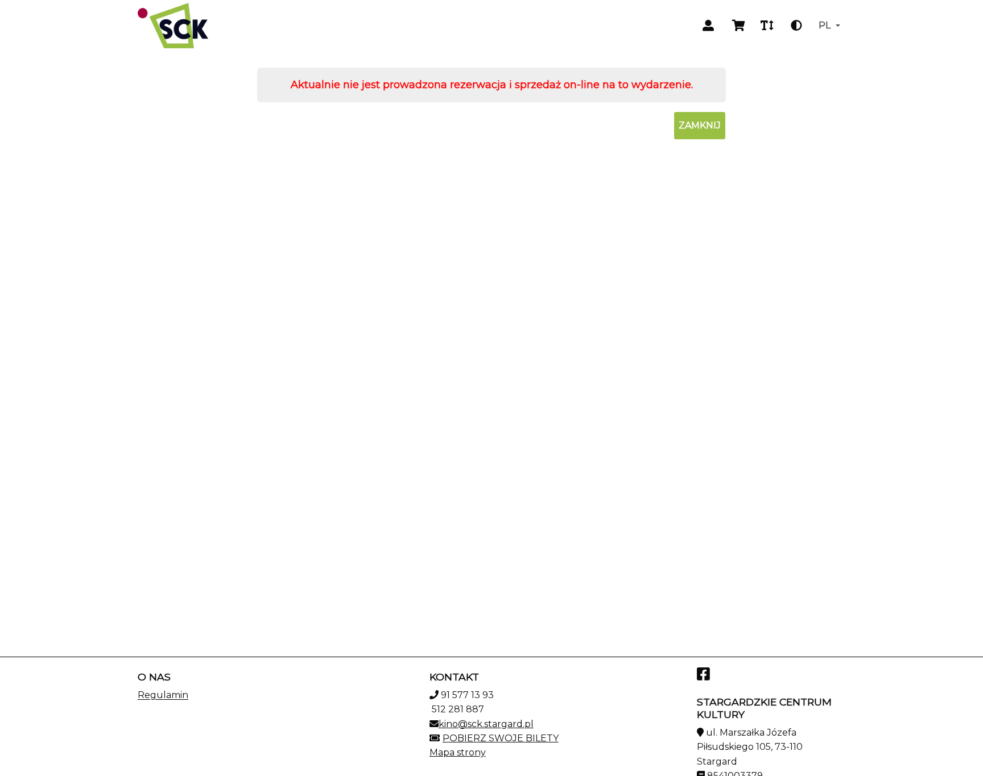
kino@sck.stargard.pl (486, 724)
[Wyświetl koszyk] (738, 25)
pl (825, 25)
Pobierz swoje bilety (501, 738)
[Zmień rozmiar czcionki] (766, 25)
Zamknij (700, 125)
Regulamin (163, 695)
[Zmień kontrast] (796, 25)
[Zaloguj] (708, 25)
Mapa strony (457, 752)
